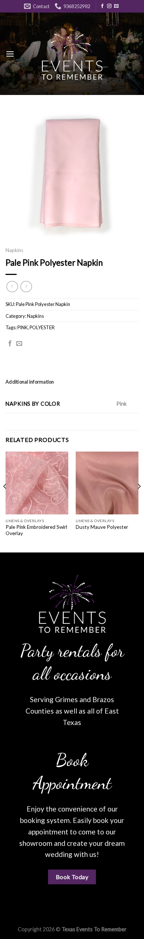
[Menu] (10, 54)
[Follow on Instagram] (109, 6)
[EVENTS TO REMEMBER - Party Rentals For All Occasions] (72, 53)
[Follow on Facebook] (102, 6)
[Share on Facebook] (10, 343)
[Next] (139, 501)
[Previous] (5, 501)
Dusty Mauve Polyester (102, 527)
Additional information (30, 382)
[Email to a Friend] (19, 343)
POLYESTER (42, 327)
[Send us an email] (116, 6)
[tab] (72, 381)
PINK (22, 327)
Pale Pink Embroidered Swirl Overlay (36, 530)
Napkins (14, 250)
